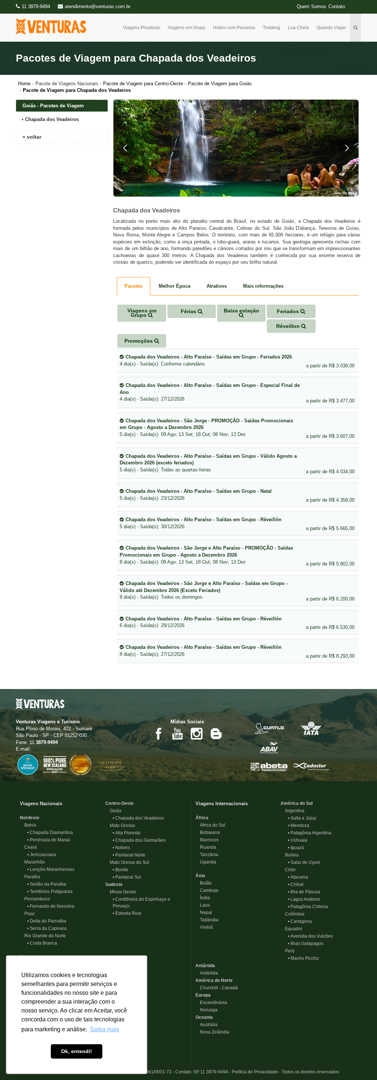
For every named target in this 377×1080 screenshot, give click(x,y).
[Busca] (356, 28)
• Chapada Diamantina (50, 832)
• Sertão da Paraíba (46, 884)
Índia (202, 897)
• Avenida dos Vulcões (310, 936)
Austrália (206, 1024)
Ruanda (205, 847)
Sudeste (114, 884)
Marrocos (207, 839)
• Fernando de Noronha (50, 906)
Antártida (205, 965)
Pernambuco (35, 898)
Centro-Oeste (119, 803)
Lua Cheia (298, 27)
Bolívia (290, 855)
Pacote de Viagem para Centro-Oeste (143, 83)
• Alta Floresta (126, 832)
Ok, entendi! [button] (76, 1051)
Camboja (206, 890)
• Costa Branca (42, 943)
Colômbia (292, 914)
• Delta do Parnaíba (46, 921)
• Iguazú (296, 847)
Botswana (207, 832)
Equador (291, 928)
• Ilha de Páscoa (304, 891)
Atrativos (217, 286)
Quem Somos (311, 6)
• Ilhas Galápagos (305, 943)
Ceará (28, 847)
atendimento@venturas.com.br (67, 749)
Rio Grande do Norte (43, 935)
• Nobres (121, 847)
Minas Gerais (120, 891)
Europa (203, 995)
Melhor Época (174, 286)
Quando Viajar (331, 27)
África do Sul (210, 825)
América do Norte (214, 980)
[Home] (53, 26)
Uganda (205, 862)
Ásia (200, 875)
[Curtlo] (269, 728)
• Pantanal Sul (127, 877)
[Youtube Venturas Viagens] (177, 733)
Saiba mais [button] (104, 1029)
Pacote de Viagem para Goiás (220, 83)
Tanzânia (206, 854)
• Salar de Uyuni (304, 862)
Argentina (292, 810)
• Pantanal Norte (129, 855)
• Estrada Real (127, 913)
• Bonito (120, 869)
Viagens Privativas (141, 27)
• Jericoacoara (41, 854)
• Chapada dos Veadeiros (138, 818)
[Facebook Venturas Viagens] (158, 733)
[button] (125, 148)
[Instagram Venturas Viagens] (196, 733)
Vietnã (204, 927)
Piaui (27, 913)
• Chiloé (296, 884)
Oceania (204, 1017)
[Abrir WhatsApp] (359, 1061)
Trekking (271, 27)
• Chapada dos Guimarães (139, 840)
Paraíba (30, 876)
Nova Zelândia (212, 1032)
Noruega (206, 1010)
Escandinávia (211, 1002)
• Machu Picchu (303, 958)
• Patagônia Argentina (309, 832)
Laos (202, 905)
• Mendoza (298, 825)
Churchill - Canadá (216, 987)
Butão (203, 883)
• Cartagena (300, 921)
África (201, 817)
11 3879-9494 (36, 6)
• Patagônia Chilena (308, 906)
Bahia (28, 825)
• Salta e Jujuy (302, 818)
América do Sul (297, 803)
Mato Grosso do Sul (127, 862)
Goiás (113, 810)
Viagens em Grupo (186, 27)
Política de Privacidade (255, 1071)
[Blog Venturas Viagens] (216, 733)
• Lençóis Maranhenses (50, 869)
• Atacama (298, 877)
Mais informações (263, 286)
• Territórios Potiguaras (50, 891)
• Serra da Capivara (47, 928)
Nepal (203, 912)
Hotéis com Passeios (234, 27)
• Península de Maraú (48, 839)
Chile (288, 869)
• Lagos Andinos (304, 899)
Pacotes (133, 286)
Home (24, 83)
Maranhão (32, 862)
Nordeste (29, 817)
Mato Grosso (120, 825)
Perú (288, 950)
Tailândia (206, 919)
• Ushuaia (297, 840)
